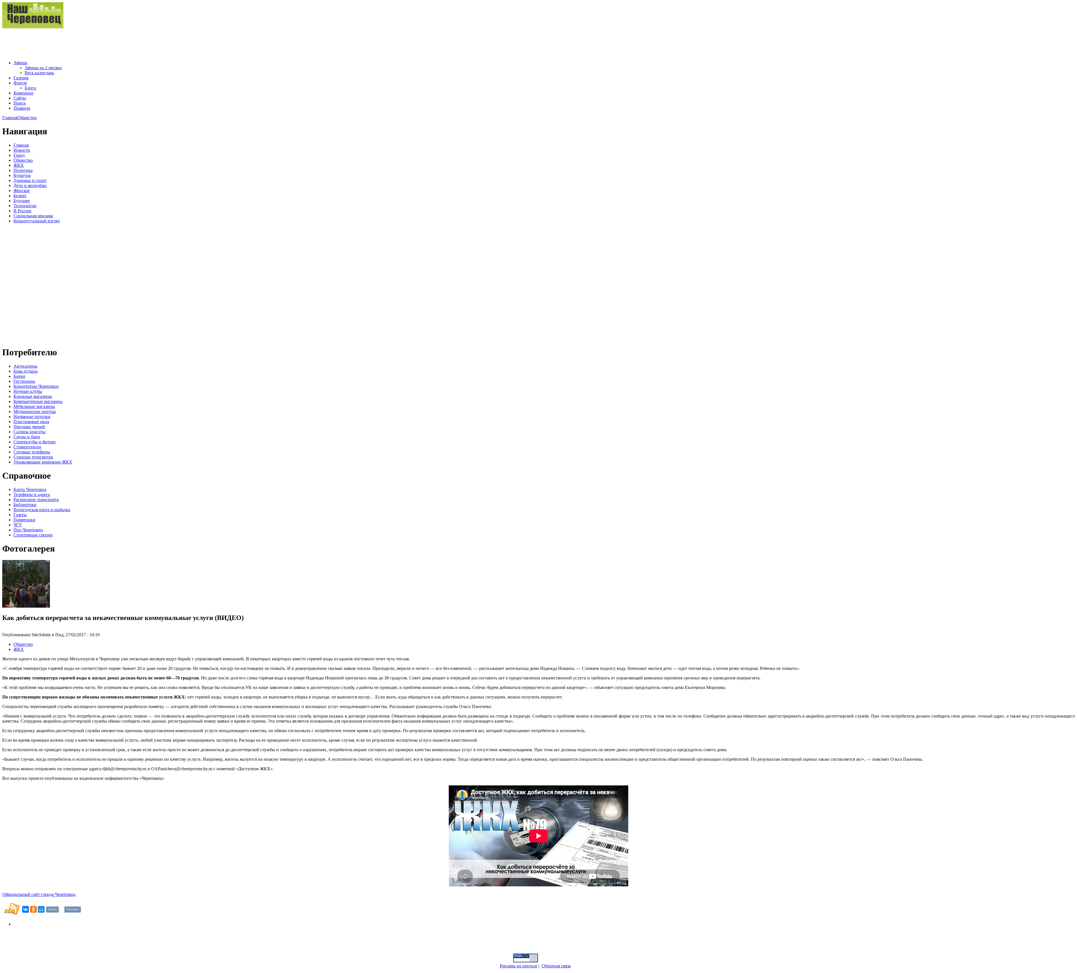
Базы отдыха (25, 371)
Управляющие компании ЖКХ (42, 462)
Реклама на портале (518, 965)
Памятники (24, 519)
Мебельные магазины (34, 406)
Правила (21, 108)
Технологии (24, 205)
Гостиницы (24, 381)
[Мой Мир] (41, 909)
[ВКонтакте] (25, 909)
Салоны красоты (29, 431)
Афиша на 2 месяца (43, 67)
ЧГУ (17, 524)
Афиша (20, 62)
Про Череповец (28, 529)
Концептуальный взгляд (36, 220)
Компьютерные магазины (38, 401)
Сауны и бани (26, 436)
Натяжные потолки (31, 416)
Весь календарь (39, 72)
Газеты (20, 514)
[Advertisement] (104, 42)
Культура (22, 175)
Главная (9, 117)
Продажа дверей (29, 426)
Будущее (21, 200)
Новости (21, 150)
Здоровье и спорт (30, 180)
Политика (23, 170)
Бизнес (20, 195)
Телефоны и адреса (31, 494)
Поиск (19, 103)
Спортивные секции (33, 534)
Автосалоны (25, 366)
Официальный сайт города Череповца (38, 894)
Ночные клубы (27, 391)
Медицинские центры (34, 411)
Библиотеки (24, 504)
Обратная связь (556, 965)
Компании (23, 93)
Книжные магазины (32, 396)
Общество (27, 117)
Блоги (30, 88)
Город (19, 155)
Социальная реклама (33, 215)
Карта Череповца (29, 489)
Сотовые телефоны (31, 451)
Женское (21, 190)
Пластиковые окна (31, 421)
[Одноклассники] (33, 909)
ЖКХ (18, 165)
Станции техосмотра (33, 457)
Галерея (20, 77)
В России (22, 210)
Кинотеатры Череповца (36, 386)
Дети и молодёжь (30, 185)
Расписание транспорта (36, 499)
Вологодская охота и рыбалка (41, 509)
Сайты (19, 98)
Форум (20, 82)
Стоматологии (27, 446)
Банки (19, 376)
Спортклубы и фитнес (34, 441)
